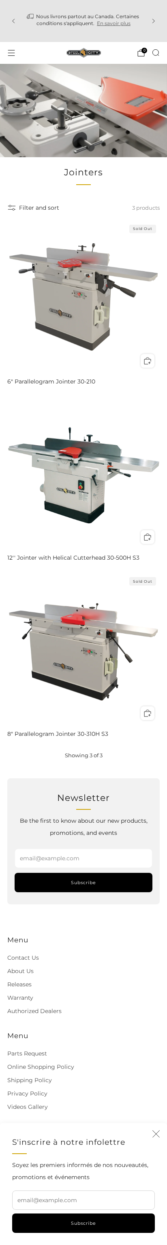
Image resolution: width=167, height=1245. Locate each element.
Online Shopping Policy (40, 1066)
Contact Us (23, 957)
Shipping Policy (29, 1080)
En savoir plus (114, 23)
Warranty (20, 997)
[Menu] (11, 53)
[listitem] (83, 20)
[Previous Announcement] (13, 21)
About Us (20, 971)
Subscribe (83, 1223)
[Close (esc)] (156, 1134)
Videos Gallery (27, 1106)
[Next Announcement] (153, 21)
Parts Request (27, 1053)
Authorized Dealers (34, 1011)
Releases (19, 984)
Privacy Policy (27, 1093)
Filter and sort (39, 207)
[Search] (156, 52)
